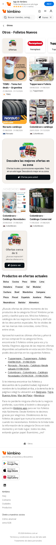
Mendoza (39, 395)
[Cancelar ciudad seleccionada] (50, 17)
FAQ (4, 496)
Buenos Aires (9, 395)
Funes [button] (45, 17)
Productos (7, 507)
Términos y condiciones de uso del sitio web (28, 537)
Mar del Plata (25, 395)
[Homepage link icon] (25, 444)
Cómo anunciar (9, 519)
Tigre (50, 392)
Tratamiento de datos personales (28, 541)
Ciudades (6, 503)
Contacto (6, 499)
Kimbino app (20, 408)
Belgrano (41, 392)
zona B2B (6, 522)
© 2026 (28, 533)
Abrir (49, 3)
